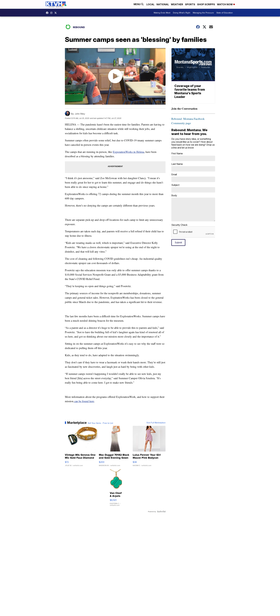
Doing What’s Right (181, 12)
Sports (190, 4)
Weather (177, 4)
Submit (178, 242)
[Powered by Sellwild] (161, 511)
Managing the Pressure (203, 12)
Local (150, 4)
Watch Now (225, 4)
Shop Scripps (206, 4)
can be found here (84, 401)
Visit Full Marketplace (156, 423)
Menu (137, 4)
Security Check (179, 224)
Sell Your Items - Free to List (100, 423)
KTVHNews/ (48, 13)
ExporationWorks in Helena (128, 152)
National (162, 4)
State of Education (224, 12)
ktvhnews (52, 13)
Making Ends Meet (162, 12)
